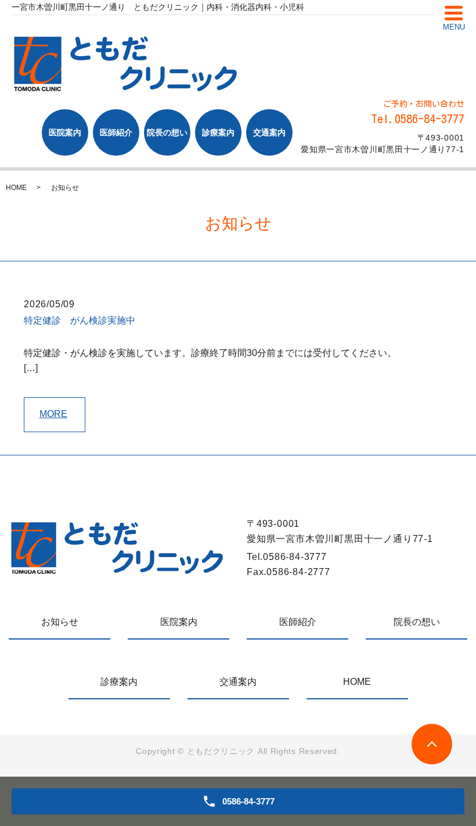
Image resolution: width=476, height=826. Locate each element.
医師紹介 (116, 132)
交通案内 (269, 132)
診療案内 (218, 132)
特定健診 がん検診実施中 (79, 320)
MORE (53, 414)
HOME (16, 188)
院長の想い (167, 132)
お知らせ (59, 622)
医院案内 (65, 132)
